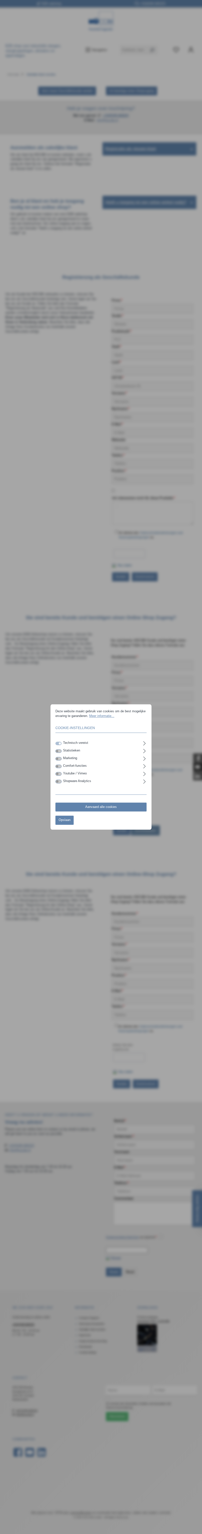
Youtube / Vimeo (75, 773)
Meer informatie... (101, 716)
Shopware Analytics (77, 781)
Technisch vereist (75, 743)
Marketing (70, 758)
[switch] (58, 751)
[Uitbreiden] (144, 743)
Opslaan (64, 820)
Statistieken (71, 750)
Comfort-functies (75, 765)
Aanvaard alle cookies (101, 807)
